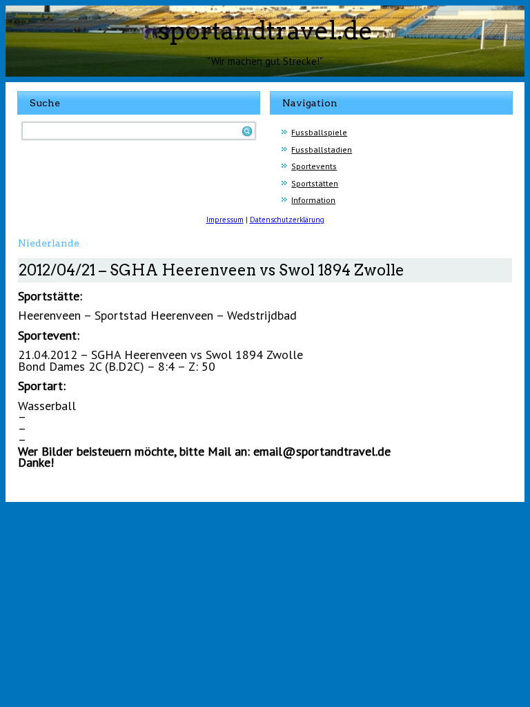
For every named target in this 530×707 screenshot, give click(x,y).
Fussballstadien (321, 149)
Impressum (225, 219)
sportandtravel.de (265, 30)
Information (313, 200)
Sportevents (314, 166)
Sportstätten (314, 183)
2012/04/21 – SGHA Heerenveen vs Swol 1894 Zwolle (211, 270)
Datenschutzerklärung (287, 219)
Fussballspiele (319, 132)
